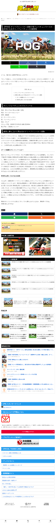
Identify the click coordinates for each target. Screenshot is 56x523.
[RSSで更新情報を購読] (41, 217)
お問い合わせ (28, 503)
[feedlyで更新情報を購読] (14, 217)
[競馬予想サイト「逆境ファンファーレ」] (40, 246)
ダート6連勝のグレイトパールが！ (26, 97)
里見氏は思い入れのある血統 (24, 99)
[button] (37, 66)
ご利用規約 (46, 503)
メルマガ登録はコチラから (28, 431)
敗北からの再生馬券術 (8, 477)
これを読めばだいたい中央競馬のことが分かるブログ (18, 496)
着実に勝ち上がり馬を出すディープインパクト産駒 (28, 95)
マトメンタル (6, 468)
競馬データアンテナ (8, 493)
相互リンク (28, 504)
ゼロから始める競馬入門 (9, 490)
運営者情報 (46, 504)
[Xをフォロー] (41, 213)
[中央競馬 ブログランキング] (6, 227)
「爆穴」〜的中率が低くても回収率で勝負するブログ (18, 487)
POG (4, 210)
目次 (26, 89)
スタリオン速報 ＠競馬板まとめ (11, 453)
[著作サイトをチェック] (14, 213)
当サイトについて (10, 503)
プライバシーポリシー (10, 504)
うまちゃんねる (7, 456)
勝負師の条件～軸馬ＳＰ (9, 480)
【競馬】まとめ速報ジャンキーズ (12, 465)
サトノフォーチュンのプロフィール (24, 92)
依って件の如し (7, 484)
